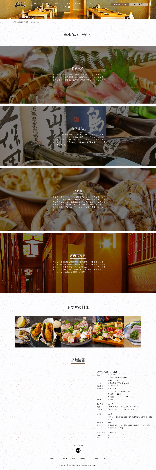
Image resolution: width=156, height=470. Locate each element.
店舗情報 (95, 458)
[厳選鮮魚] (46, 331)
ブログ (105, 458)
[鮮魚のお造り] (109, 331)
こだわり (51, 458)
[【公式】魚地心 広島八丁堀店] (20, 4)
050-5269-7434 (121, 4)
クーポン (83, 458)
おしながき (63, 458)
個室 (74, 458)
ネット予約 (139, 4)
